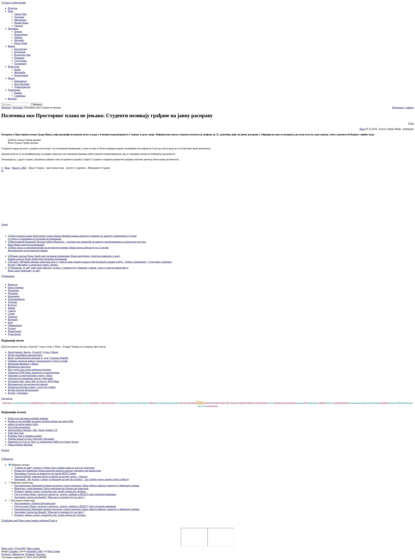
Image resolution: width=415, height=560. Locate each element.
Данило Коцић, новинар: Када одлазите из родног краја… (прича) (50, 476)
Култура (12, 305)
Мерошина (20, 19)
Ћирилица (398, 107)
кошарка (299, 403)
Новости (12, 284)
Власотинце (21, 34)
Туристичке (14, 334)
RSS (23, 548)
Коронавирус (95, 403)
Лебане (18, 37)
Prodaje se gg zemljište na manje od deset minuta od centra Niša (40, 421)
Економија (13, 296)
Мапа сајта (7, 548)
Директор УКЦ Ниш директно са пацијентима (33, 372)
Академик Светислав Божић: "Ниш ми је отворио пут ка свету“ (49, 497)
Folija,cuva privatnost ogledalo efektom (28, 418)
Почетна (12, 8)
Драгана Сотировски (238, 403)
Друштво (17, 107)
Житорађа (19, 72)
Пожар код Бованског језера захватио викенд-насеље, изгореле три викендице (57, 470)
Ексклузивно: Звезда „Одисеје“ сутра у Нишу (33, 352)
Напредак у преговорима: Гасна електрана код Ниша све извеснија (51, 488)
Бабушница (20, 81)
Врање (11, 46)
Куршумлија (21, 75)
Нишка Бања (21, 22)
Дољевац (19, 17)
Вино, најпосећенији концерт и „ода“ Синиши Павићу (38, 358)
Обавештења (15, 325)
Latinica (409, 107)
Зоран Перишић (374, 403)
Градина (270, 403)
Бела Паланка (21, 84)
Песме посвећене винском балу (25, 355)
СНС (305, 403)
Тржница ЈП (393, 403)
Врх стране (33, 548)
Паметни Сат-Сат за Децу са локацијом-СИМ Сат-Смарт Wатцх (43, 441)
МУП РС (329, 403)
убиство (86, 403)
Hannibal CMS (34, 551)
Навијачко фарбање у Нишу (23, 363)
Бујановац (19, 52)
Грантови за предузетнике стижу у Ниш (30, 375)
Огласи (12, 328)
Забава (11, 308)
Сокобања (19, 95)
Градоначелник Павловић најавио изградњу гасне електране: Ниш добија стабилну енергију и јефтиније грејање (76, 485)
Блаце (17, 69)
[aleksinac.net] (9, 520)
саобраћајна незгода (38, 403)
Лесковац (13, 28)
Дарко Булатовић (108, 403)
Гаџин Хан (20, 14)
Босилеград (20, 49)
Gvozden (13, 551)
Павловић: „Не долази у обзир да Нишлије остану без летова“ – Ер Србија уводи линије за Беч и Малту (71, 479)
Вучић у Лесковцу (18, 393)
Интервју (13, 319)
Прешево (19, 57)
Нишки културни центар (257, 403)
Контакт (12, 98)
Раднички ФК (24, 403)
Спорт (11, 313)
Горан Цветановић (162, 403)
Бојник (18, 31)
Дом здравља (120, 403)
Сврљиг (18, 25)
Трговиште (20, 63)
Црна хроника (16, 287)
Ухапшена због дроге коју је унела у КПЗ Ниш (33, 381)
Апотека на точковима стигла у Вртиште (30, 378)
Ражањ (18, 92)
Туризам (12, 302)
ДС (48, 403)
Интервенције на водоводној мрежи (28, 384)
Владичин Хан (22, 54)
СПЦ (227, 403)
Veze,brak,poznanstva (19, 427)
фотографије (175, 403)
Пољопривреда (16, 299)
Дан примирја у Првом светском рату (35, 503)
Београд (183, 403)
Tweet (4, 224)
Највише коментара (22, 482)
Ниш (10, 11)
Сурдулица (20, 60)
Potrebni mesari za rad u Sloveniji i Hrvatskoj (31, 438)
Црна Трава (20, 43)
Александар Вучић (341, 403)
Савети (12, 310)
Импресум (18, 554)
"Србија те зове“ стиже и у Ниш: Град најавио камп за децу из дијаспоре (54, 467)
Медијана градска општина (285, 403)
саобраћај (322, 403)
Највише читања (20, 464)
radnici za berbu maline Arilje (23, 424)
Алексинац (14, 89)
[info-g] (52, 520)
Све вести (6, 398)
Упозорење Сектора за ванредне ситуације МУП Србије (45, 473)
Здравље (12, 316)
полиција (384, 403)
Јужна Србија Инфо (134, 403)
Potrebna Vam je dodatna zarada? (25, 436)
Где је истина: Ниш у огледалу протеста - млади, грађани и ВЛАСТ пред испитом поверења (65, 494)
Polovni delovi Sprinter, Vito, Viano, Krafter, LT (32, 430)
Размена (30, 554)
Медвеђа (19, 40)
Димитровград (22, 87)
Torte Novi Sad (16, 433)
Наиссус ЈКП (19, 167)
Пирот (11, 78)
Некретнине (14, 331)
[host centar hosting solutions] (32, 520)
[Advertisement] (98, 197)
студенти (15, 403)
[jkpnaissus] (7, 276)
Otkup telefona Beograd (20, 444)
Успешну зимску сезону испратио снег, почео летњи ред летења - (50, 491)
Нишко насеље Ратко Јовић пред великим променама (37, 259)
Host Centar (53, 551)
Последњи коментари (23, 500)
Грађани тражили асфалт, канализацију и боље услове (38, 361)
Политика (13, 290)
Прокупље (13, 66)
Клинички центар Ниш (58, 403)
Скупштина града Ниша (358, 403)
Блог (10, 322)
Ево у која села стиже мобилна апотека (29, 369)
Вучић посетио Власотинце (23, 390)
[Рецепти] (7, 459)
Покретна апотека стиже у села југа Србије (31, 387)
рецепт (80, 403)
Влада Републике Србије (215, 403)
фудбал (204, 406)
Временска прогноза (19, 366)
